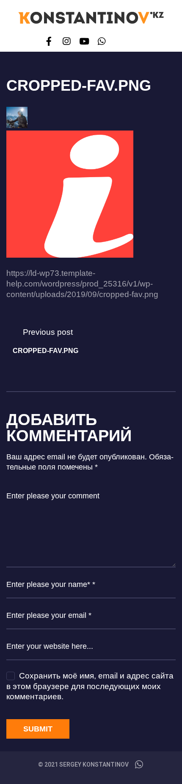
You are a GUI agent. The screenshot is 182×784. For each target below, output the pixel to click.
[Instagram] (67, 41)
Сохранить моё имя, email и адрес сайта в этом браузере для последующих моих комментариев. (90, 686)
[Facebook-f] (49, 41)
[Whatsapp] (101, 41)
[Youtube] (84, 41)
